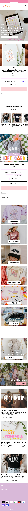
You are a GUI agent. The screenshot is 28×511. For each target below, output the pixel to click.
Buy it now (14, 88)
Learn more (3, 93)
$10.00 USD (5, 172)
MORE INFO (4, 489)
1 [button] (13, 67)
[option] (14, 2)
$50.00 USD (18, 175)
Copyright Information (9, 100)
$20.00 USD (13, 172)
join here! (5, 449)
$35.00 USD (9, 175)
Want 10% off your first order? (11, 498)
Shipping (5, 98)
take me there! (7, 417)
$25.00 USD (22, 172)
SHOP (2, 485)
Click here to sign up (9, 480)
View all (14, 109)
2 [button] (14, 67)
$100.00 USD (14, 178)
